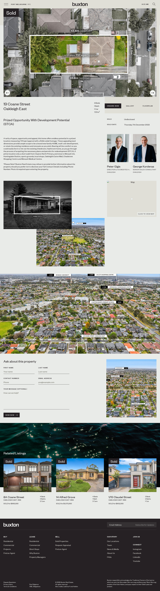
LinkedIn (136, 557)
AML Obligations (34, 586)
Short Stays (34, 549)
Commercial (9, 545)
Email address (45, 378)
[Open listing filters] (153, 4)
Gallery (130, 106)
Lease (32, 536)
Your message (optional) (15, 389)
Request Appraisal (63, 545)
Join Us (136, 536)
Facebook (137, 553)
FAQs (109, 557)
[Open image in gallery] (70, 242)
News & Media (113, 549)
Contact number (11, 378)
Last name (43, 368)
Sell (57, 536)
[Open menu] (6, 4)
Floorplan (148, 106)
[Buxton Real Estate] (15, 525)
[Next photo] (152, 92)
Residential (8, 541)
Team (109, 545)
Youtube (136, 561)
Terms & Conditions (10, 586)
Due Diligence (34, 584)
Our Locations (113, 541)
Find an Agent (9, 553)
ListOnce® (66, 586)
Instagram (137, 549)
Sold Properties (61, 541)
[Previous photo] (7, 92)
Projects (7, 549)
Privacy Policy (8, 584)
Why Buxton (34, 553)
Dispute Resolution (10, 582)
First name (9, 368)
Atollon (75, 586)
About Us (111, 553)
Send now (9, 415)
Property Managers (37, 557)
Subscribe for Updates (144, 524)
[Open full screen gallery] (80, 52)
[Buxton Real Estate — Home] (80, 4)
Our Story (112, 536)
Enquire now (113, 106)
